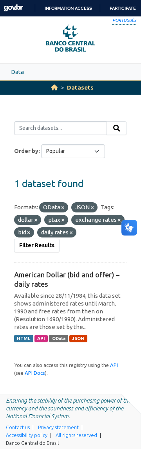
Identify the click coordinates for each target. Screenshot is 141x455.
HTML (23, 338)
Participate (123, 8)
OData (58, 338)
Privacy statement (58, 427)
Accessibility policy (26, 435)
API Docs (35, 373)
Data (17, 71)
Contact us (18, 427)
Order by (26, 151)
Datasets (80, 87)
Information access (68, 8)
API (41, 338)
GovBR (13, 8)
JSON (78, 338)
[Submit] (117, 128)
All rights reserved (76, 435)
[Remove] (62, 207)
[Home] (54, 87)
